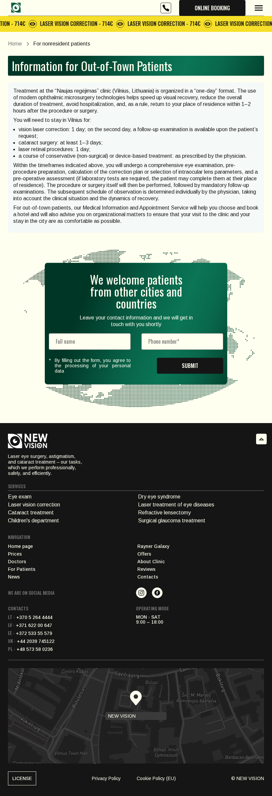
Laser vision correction (34, 504)
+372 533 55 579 (30, 633)
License (22, 778)
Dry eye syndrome (159, 496)
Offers (144, 554)
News (14, 577)
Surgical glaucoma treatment (171, 520)
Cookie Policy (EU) (156, 778)
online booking (212, 8)
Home (15, 43)
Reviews (146, 569)
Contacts (147, 577)
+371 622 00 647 (30, 625)
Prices (15, 554)
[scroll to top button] (261, 439)
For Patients (21, 569)
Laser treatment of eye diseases (176, 504)
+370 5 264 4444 (30, 617)
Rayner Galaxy (153, 546)
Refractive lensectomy (164, 512)
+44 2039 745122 (31, 641)
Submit (190, 366)
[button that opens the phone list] (166, 8)
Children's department (33, 520)
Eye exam (20, 496)
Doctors (17, 561)
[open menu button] (258, 8)
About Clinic (151, 561)
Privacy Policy (106, 778)
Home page (20, 546)
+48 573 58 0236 (30, 649)
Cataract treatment (31, 512)
